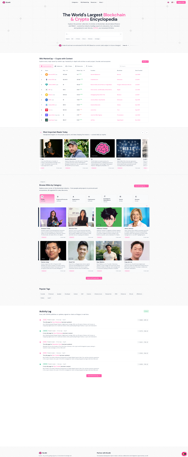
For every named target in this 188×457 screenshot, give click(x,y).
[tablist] (66, 66)
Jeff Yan (93, 120)
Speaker (59, 294)
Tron (49, 110)
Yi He (103, 94)
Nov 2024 (137, 120)
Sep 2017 (137, 110)
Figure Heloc (51, 115)
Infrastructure (98, 294)
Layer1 (49, 298)
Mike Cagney (98, 115)
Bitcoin (84, 38)
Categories (75, 2)
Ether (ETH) (51, 79)
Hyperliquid (51, 120)
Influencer (123, 294)
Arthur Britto (108, 89)
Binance (50, 94)
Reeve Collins (94, 84)
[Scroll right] (147, 132)
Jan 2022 (137, 115)
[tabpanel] (94, 96)
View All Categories (140, 186)
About (101, 2)
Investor (89, 294)
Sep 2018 (137, 99)
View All (144, 61)
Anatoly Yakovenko (95, 105)
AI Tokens (78, 38)
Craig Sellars (108, 84)
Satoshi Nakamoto (95, 74)
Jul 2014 (137, 79)
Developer (67, 294)
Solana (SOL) (51, 105)
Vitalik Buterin (94, 79)
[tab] (46, 66)
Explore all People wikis (93, 278)
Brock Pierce (101, 84)
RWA (116, 294)
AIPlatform (139, 294)
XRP (49, 89)
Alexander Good (57, 344)
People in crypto (51, 319)
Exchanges (97, 38)
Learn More (119, 45)
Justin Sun (93, 110)
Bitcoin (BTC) (51, 74)
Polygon (119, 84)
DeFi (72, 38)
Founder (43, 294)
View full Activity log (93, 375)
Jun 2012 (137, 89)
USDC (49, 99)
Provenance (120, 115)
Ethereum (90, 38)
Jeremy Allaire (94, 99)
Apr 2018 (137, 105)
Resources (93, 2)
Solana (119, 105)
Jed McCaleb (101, 89)
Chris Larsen (94, 89)
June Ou (93, 115)
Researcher (108, 294)
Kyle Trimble (55, 355)
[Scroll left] (143, 132)
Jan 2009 (137, 74)
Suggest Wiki (181, 2)
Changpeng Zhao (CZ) (96, 94)
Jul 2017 (137, 94)
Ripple (118, 89)
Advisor (76, 294)
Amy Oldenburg (56, 322)
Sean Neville (102, 99)
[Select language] (173, 2)
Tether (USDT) (52, 84)
